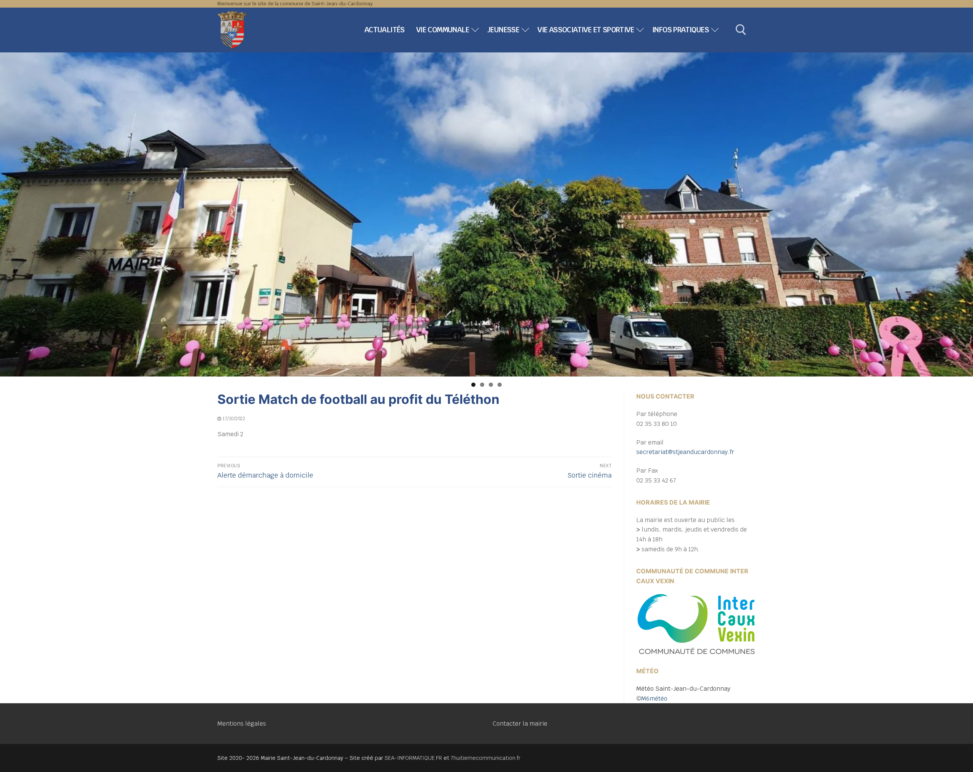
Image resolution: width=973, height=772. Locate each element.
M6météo (654, 698)
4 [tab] (500, 385)
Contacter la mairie (520, 724)
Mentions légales (241, 724)
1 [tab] (473, 385)
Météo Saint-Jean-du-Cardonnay (683, 689)
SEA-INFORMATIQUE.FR (413, 758)
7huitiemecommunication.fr (485, 758)
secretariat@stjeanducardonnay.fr (685, 452)
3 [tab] (491, 385)
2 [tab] (482, 385)
